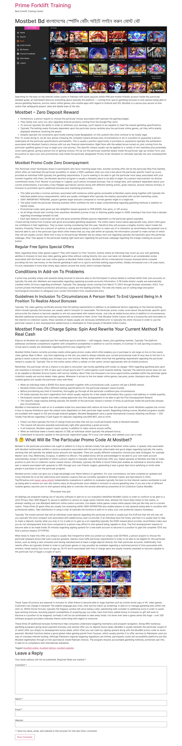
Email (18, 709)
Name (19, 699)
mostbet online (30, 648)
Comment (21, 665)
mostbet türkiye (48, 648)
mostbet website (65, 648)
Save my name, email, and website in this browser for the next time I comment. (57, 731)
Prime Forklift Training (43, 5)
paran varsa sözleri (44, 480)
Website (19, 720)
